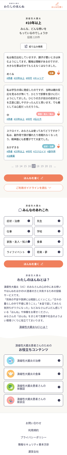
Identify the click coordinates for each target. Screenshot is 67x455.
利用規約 (33, 430)
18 (37, 166)
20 (46, 166)
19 (42, 166)
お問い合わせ (33, 423)
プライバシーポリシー (33, 437)
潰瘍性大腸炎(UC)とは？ (33, 327)
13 (16, 166)
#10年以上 (19, 78)
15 (25, 166)
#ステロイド (39, 151)
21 (50, 166)
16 (29, 166)
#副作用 (51, 151)
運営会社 (33, 451)
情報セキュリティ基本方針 (33, 444)
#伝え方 (37, 119)
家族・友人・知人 (46, 114)
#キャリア (38, 78)
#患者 (10, 78)
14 (21, 166)
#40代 (29, 78)
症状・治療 (49, 146)
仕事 (52, 73)
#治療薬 (11, 155)
